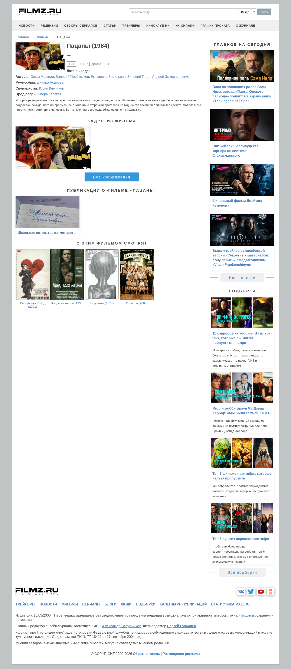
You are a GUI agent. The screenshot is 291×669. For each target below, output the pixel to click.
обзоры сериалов (81, 25)
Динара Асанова (50, 82)
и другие (182, 76)
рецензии (49, 25)
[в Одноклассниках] (270, 591)
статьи (110, 25)
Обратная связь (146, 654)
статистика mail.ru (230, 604)
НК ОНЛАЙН (185, 25)
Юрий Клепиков (51, 88)
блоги (111, 604)
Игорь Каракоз (49, 94)
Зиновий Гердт (138, 76)
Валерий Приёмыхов (72, 76)
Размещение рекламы (181, 654)
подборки (146, 604)
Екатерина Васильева (108, 76)
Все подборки (242, 572)
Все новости (242, 278)
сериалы (91, 604)
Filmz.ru (244, 615)
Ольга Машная (42, 76)
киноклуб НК (158, 25)
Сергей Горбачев (181, 626)
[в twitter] (251, 591)
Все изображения (112, 177)
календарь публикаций (183, 604)
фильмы (69, 604)
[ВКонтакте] (241, 591)
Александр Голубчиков (121, 626)
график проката (215, 25)
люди (126, 604)
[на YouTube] (261, 591)
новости (27, 25)
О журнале (245, 25)
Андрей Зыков (163, 76)
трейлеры (131, 25)
